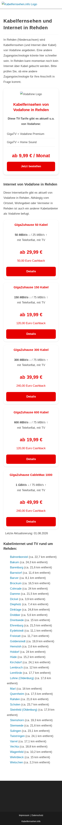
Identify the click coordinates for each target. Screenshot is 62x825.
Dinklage (15, 609)
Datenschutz (37, 815)
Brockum (16, 583)
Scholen (15, 704)
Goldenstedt (17, 641)
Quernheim (17, 693)
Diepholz (15, 604)
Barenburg (16, 567)
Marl (13, 688)
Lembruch (16, 667)
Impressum (24, 815)
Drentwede (17, 620)
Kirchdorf (16, 662)
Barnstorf (16, 572)
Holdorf (14, 651)
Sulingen (15, 731)
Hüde (13, 657)
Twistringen (17, 736)
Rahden (15, 699)
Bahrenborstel (19, 557)
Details (31, 271)
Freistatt (15, 636)
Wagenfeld (16, 752)
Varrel (14, 741)
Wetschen (16, 762)
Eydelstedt (17, 630)
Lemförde (16, 672)
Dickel (14, 599)
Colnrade (16, 588)
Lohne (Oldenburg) (22, 678)
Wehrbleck (17, 757)
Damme (15, 593)
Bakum (14, 562)
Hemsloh (15, 646)
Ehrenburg (16, 625)
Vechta (14, 746)
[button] (55, 4)
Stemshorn (17, 720)
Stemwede (16, 725)
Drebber (15, 615)
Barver (14, 578)
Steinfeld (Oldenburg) (23, 709)
